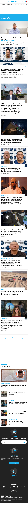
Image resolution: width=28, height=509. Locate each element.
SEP (2, 101)
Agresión (3, 35)
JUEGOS (4, 4)
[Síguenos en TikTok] (17, 486)
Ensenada (4, 289)
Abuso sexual (5, 318)
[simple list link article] (14, 376)
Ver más (14, 337)
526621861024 (14, 456)
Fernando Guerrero (9, 40)
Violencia (4, 166)
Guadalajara (21, 4)
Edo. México (14, 4)
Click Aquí (14, 463)
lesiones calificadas (7, 258)
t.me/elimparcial (14, 477)
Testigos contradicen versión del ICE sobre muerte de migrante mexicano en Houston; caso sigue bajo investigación (12, 232)
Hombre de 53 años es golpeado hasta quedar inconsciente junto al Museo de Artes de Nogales (11, 141)
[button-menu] (2, 1)
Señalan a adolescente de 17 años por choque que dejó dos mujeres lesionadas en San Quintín (12, 293)
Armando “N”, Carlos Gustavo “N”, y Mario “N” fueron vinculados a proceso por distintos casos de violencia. (12, 76)
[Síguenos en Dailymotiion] (24, 486)
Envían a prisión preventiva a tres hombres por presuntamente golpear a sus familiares (12, 70)
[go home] (14, 496)
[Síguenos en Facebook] (4, 486)
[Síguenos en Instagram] (10, 486)
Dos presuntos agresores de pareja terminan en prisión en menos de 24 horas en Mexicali (11, 170)
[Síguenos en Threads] (21, 486)
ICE (2, 227)
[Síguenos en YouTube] (14, 486)
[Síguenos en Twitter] (7, 486)
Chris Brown (4, 195)
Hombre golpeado (6, 137)
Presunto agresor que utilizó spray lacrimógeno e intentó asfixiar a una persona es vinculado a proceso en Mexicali (11, 263)
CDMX (8, 4)
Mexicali (3, 67)
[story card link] (14, 29)
